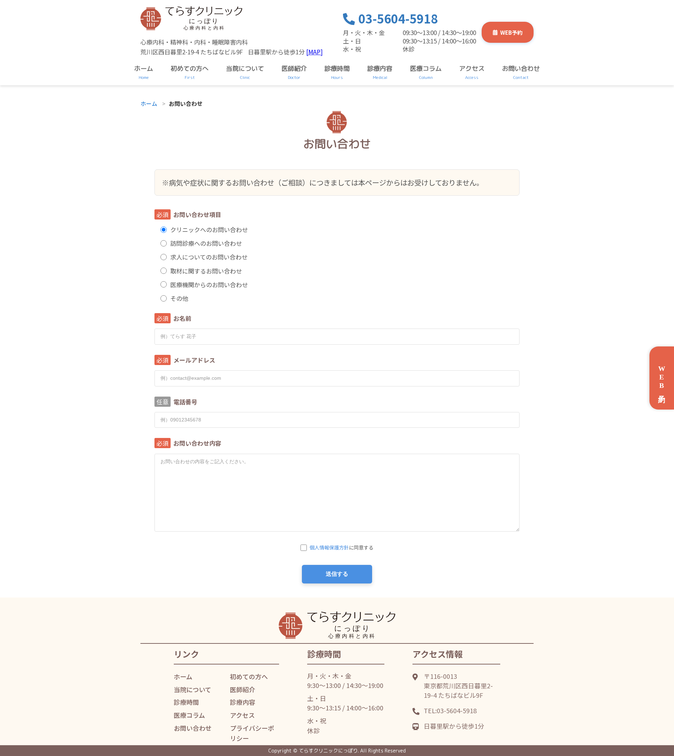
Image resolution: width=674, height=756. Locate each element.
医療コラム (426, 68)
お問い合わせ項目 (197, 214)
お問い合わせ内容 (197, 443)
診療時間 (337, 68)
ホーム (143, 68)
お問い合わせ (521, 68)
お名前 (182, 318)
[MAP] (314, 51)
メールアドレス (194, 360)
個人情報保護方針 (329, 547)
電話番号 (185, 401)
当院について (245, 68)
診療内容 (379, 68)
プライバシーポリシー (252, 733)
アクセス (471, 68)
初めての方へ (190, 68)
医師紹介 (294, 68)
